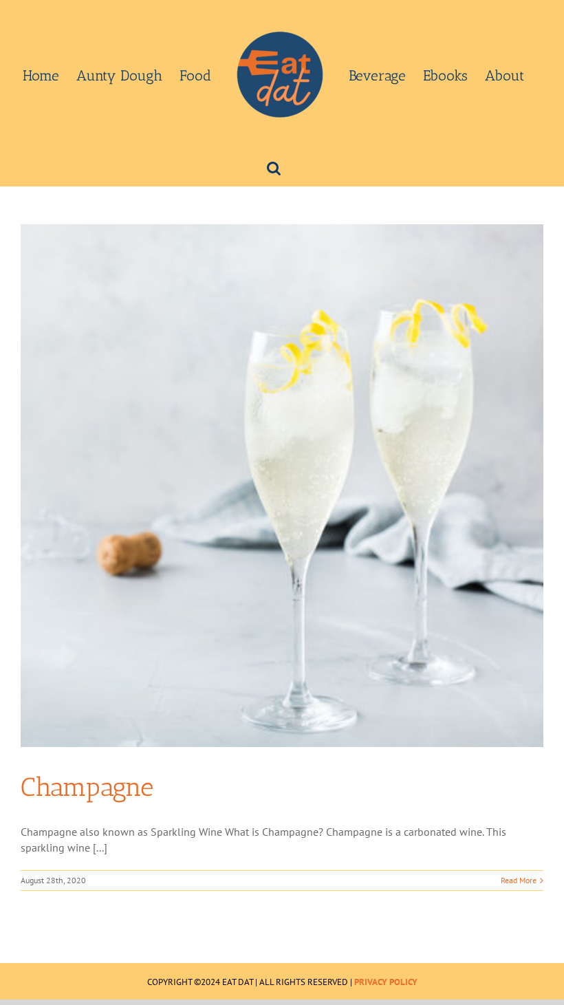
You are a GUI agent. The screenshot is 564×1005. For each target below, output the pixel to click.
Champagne (87, 787)
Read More (518, 880)
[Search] (274, 167)
